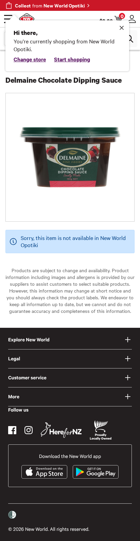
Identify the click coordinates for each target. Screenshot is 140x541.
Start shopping (72, 59)
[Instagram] (28, 430)
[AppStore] (44, 472)
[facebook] (12, 430)
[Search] (129, 39)
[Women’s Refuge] (12, 515)
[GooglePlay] (96, 472)
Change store (30, 59)
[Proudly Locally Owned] (100, 430)
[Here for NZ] (61, 430)
